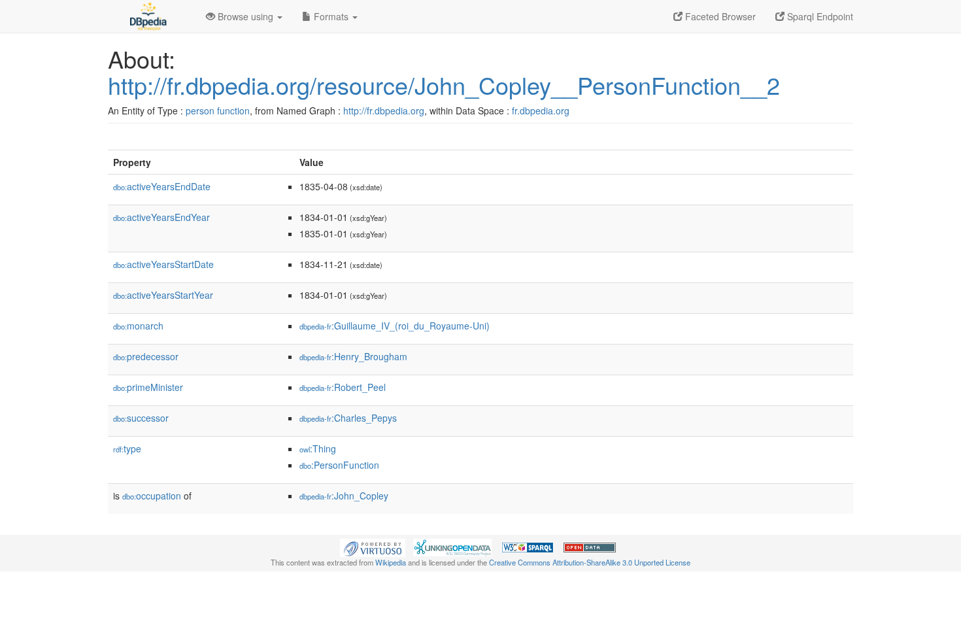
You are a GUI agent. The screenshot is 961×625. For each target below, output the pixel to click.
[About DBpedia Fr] (147, 16)
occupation (151, 495)
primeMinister (148, 387)
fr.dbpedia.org (540, 110)
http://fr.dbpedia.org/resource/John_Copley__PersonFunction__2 (444, 84)
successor (141, 417)
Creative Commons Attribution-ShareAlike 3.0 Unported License (589, 562)
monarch (138, 325)
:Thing (317, 448)
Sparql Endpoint (818, 16)
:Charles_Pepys (348, 417)
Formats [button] (331, 16)
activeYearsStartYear (163, 294)
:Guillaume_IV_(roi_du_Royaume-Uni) (394, 325)
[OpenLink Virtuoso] (372, 546)
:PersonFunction (339, 464)
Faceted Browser (719, 16)
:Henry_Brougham (353, 356)
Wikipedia (390, 562)
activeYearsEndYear (161, 217)
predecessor (145, 356)
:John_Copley (343, 495)
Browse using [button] (245, 16)
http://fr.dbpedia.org (383, 110)
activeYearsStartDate (163, 264)
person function (218, 110)
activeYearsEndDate (162, 186)
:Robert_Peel (342, 387)
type (127, 448)
